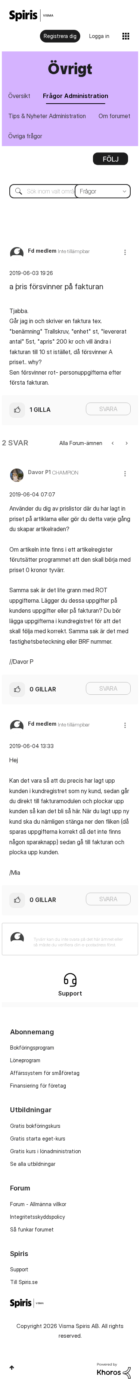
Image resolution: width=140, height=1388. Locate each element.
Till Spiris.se (24, 1282)
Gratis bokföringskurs (35, 1126)
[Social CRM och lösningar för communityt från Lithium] (114, 1370)
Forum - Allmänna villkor (38, 1204)
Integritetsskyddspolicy (37, 1217)
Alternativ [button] (110, 161)
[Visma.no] (31, 15)
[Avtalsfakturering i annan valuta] (126, 443)
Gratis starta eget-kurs (37, 1138)
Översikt (19, 96)
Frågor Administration (75, 96)
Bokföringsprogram (32, 1047)
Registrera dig (60, 36)
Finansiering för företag (38, 1085)
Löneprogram (25, 1060)
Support (19, 1269)
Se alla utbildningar (32, 1164)
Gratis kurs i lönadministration (45, 1151)
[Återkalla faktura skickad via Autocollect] (113, 443)
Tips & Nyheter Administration (47, 116)
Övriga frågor (25, 136)
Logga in (99, 36)
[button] (125, 252)
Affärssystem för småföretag (45, 1073)
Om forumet (114, 116)
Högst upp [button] (12, 1367)
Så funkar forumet (32, 1229)
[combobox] (70, 191)
